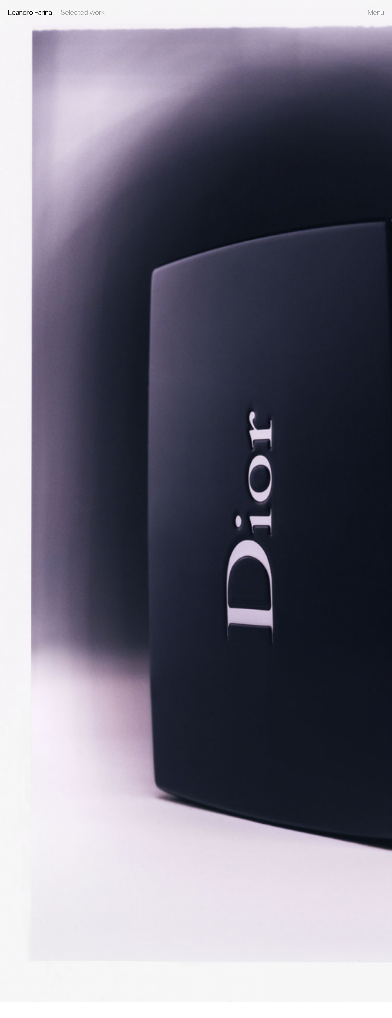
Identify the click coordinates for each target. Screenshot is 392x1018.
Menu (376, 12)
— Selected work (56, 12)
